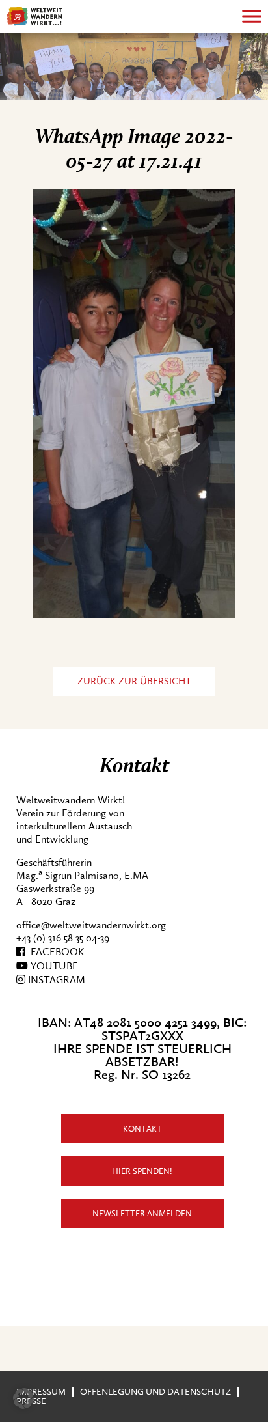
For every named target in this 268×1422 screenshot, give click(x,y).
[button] (23, 1398)
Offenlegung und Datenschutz (155, 1392)
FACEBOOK (54, 952)
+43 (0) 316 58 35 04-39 (62, 938)
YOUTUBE (53, 966)
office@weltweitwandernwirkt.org (91, 925)
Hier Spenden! (142, 1171)
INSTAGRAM (55, 980)
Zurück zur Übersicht (134, 681)
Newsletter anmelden (142, 1213)
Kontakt (142, 1129)
